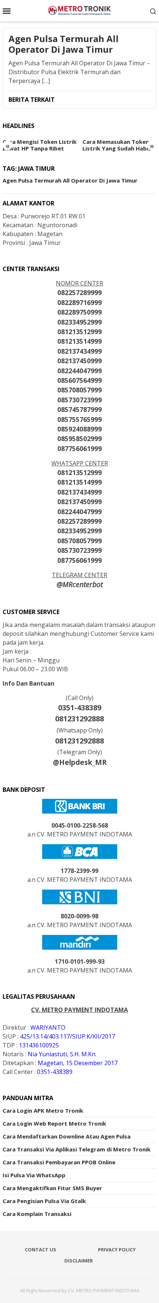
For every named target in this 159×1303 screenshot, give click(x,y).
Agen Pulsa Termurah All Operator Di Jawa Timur (64, 44)
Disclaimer (78, 1260)
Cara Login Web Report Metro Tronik (54, 1123)
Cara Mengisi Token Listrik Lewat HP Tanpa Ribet (40, 145)
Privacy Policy (117, 1249)
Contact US (40, 1249)
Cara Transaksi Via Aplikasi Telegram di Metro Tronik (76, 1149)
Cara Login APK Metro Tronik (43, 1110)
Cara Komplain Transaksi (37, 1213)
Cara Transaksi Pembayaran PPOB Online (59, 1162)
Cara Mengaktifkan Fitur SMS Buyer (52, 1188)
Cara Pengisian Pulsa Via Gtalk (44, 1201)
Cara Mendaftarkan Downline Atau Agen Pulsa (67, 1136)
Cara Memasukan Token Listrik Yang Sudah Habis (116, 145)
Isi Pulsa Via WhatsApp (34, 1175)
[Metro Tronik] (79, 10)
